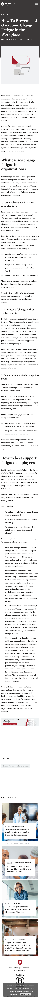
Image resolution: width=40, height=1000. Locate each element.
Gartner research (9, 218)
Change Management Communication (16, 766)
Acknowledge (25, 994)
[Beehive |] (8, 4)
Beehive (29, 39)
